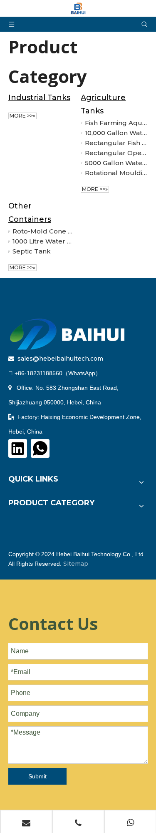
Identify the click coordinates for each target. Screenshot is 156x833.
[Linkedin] (17, 448)
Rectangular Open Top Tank (116, 153)
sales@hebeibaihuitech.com (60, 358)
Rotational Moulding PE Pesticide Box (116, 173)
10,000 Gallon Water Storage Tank (116, 133)
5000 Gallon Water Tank (116, 163)
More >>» (22, 116)
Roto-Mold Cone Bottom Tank (43, 231)
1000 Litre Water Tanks (43, 241)
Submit (37, 776)
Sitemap (75, 563)
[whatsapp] (40, 448)
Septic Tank (31, 251)
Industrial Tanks (39, 97)
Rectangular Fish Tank (116, 143)
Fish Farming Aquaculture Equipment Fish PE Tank (116, 123)
